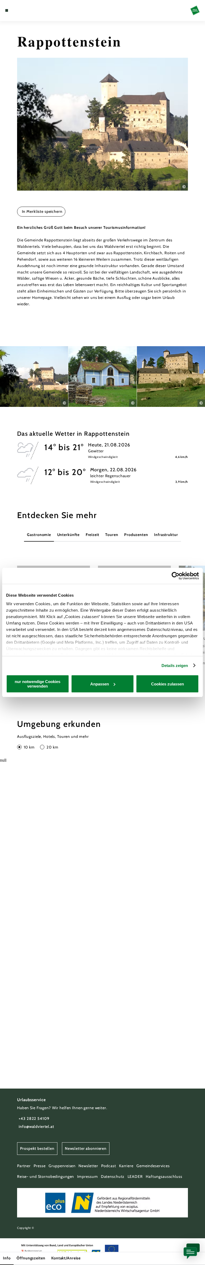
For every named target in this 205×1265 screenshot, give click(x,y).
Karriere (126, 1165)
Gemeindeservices (153, 1165)
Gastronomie (39, 534)
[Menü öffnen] (6, 10)
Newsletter (88, 1165)
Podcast (108, 1165)
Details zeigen (174, 665)
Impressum (87, 1176)
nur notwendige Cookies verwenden (37, 683)
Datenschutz (113, 1176)
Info (6, 1258)
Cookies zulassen (167, 684)
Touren (111, 534)
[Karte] (16, 10)
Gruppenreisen (62, 1165)
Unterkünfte (68, 534)
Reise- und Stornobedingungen (45, 1176)
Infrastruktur (166, 534)
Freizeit (92, 534)
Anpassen (99, 684)
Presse (39, 1165)
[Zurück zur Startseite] (195, 10)
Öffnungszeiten (31, 1258)
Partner (24, 1165)
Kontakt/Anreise (66, 1258)
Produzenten (136, 534)
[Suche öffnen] (26, 10)
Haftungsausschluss (164, 1176)
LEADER (135, 1176)
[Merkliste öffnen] (21, 10)
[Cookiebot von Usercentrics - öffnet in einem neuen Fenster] (175, 576)
